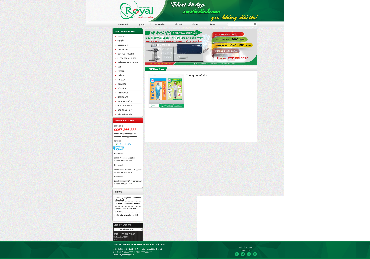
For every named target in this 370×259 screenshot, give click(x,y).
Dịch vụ (141, 24)
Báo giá (178, 24)
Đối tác (195, 24)
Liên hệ (212, 24)
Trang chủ (122, 24)
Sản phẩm (159, 24)
